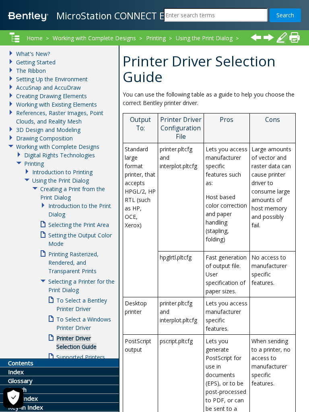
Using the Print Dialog (204, 38)
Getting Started (36, 62)
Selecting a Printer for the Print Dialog (172, 48)
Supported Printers (80, 357)
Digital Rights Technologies (59, 155)
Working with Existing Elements (56, 104)
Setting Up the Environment (52, 79)
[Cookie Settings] (13, 398)
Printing (156, 38)
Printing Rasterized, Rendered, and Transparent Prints (73, 262)
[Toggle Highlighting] (281, 37)
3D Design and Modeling (48, 130)
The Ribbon (31, 70)
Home (35, 38)
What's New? (33, 54)
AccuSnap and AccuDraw (48, 87)
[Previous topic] (255, 37)
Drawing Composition (44, 138)
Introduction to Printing (62, 172)
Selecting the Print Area (78, 225)
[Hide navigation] (14, 37)
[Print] (294, 37)
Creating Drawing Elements (51, 96)
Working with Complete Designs (94, 38)
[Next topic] (268, 37)
